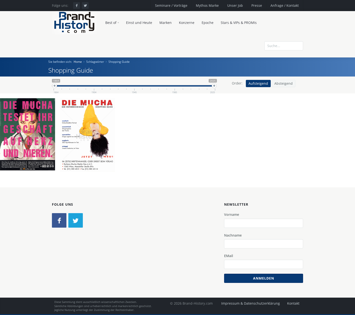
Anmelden (263, 278)
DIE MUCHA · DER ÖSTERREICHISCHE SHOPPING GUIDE (28, 135)
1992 (29, 158)
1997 (89, 158)
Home (78, 62)
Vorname (231, 214)
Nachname (233, 235)
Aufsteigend (258, 83)
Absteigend (283, 83)
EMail (228, 255)
